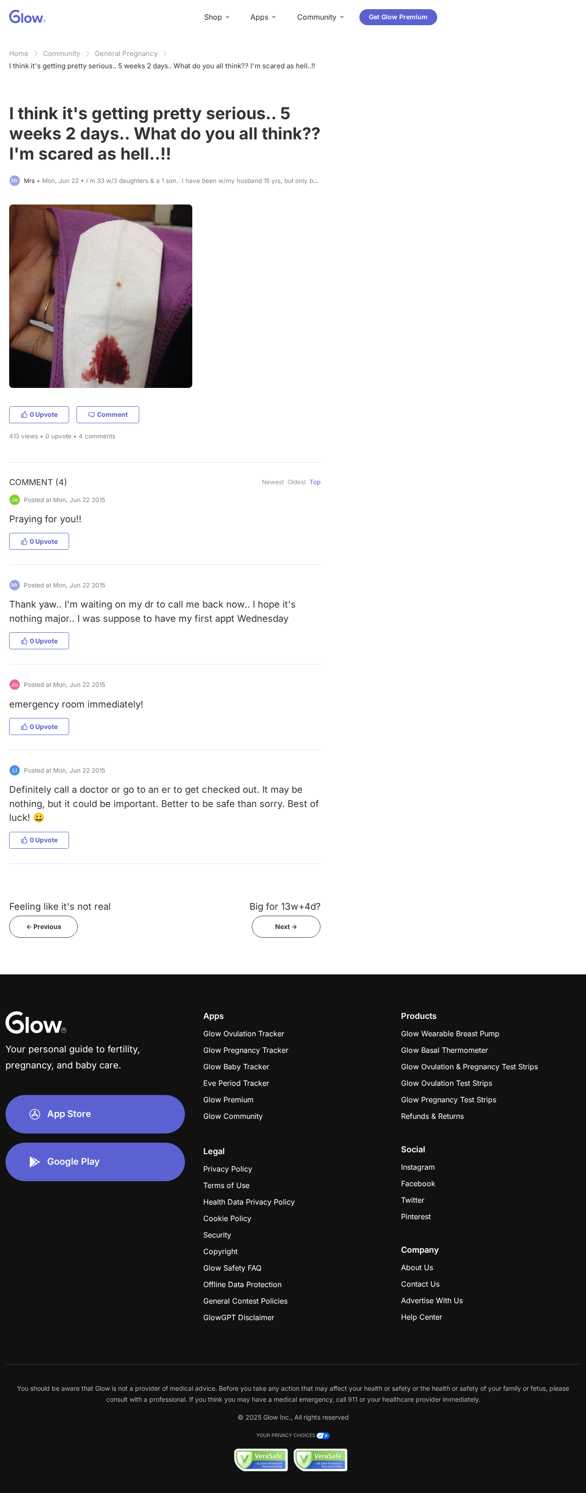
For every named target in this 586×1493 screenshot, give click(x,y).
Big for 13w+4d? (285, 906)
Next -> (286, 926)
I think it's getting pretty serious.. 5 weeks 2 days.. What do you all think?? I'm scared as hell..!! (162, 65)
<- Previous (43, 926)
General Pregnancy (126, 53)
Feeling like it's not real (60, 906)
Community (61, 53)
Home (18, 53)
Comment (112, 414)
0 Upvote (44, 414)
